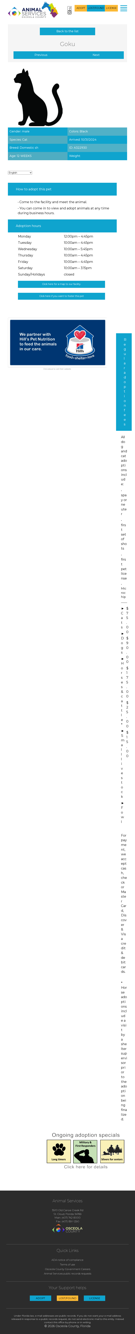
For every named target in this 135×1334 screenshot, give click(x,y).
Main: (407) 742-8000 (67, 1217)
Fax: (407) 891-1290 (67, 1221)
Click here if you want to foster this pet (61, 296)
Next (96, 55)
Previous (41, 55)
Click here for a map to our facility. (61, 284)
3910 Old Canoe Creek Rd (67, 1210)
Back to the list (67, 31)
